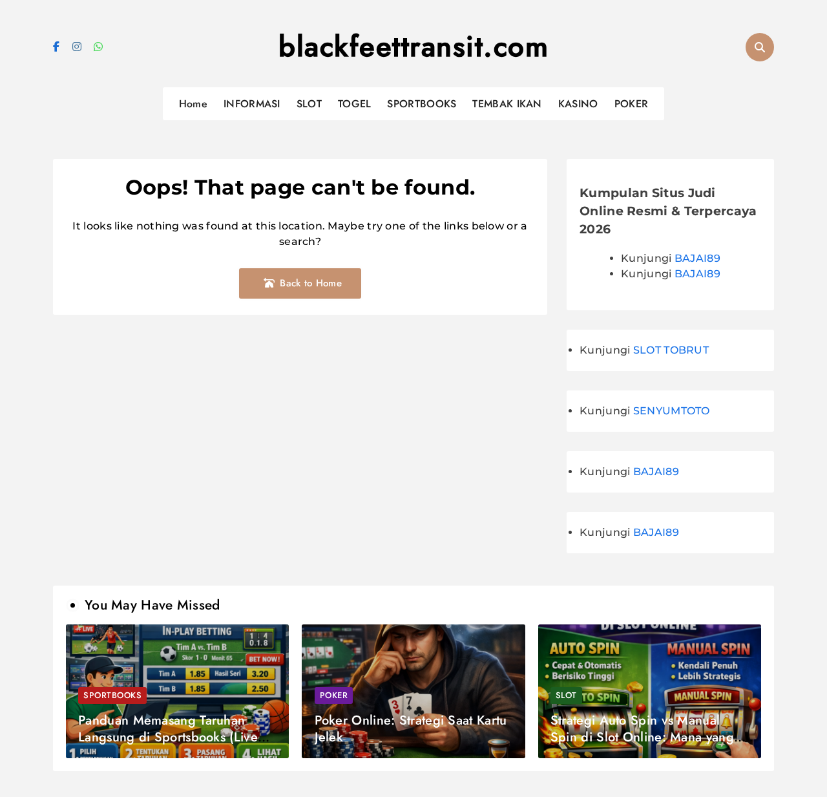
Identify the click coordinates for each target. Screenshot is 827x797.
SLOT (309, 103)
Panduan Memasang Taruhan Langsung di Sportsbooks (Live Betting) (168, 737)
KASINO (578, 103)
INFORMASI (252, 103)
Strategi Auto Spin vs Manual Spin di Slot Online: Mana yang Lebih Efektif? (642, 737)
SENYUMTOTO (671, 411)
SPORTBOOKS (421, 103)
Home (193, 103)
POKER (631, 103)
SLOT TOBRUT (671, 350)
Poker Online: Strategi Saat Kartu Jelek (411, 729)
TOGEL (355, 103)
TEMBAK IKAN (506, 103)
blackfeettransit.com (413, 46)
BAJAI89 (697, 258)
